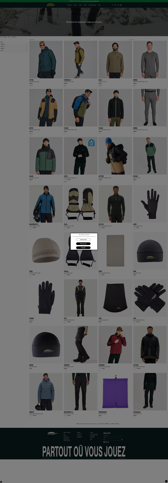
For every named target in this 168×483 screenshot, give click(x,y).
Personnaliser (83, 247)
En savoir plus (94, 236)
